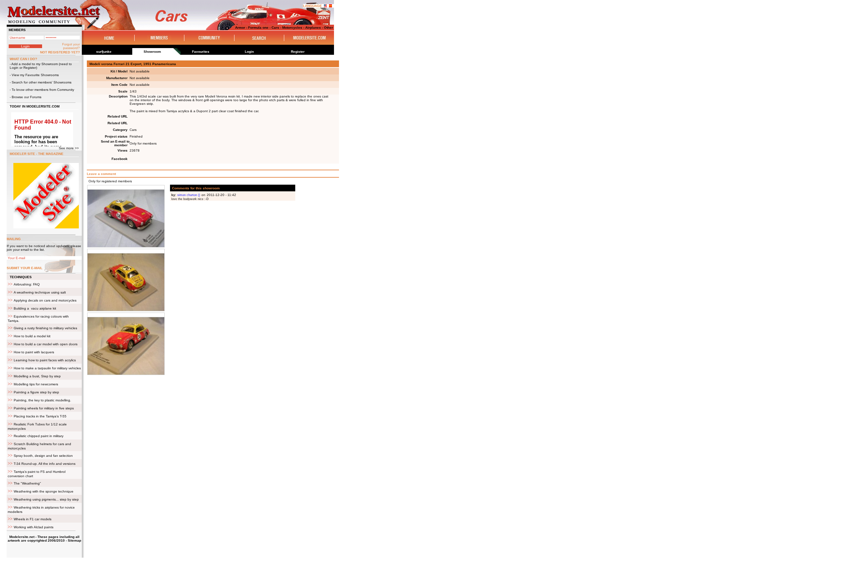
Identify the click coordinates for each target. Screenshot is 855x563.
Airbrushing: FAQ (27, 284)
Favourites (200, 51)
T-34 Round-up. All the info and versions (44, 463)
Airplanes (313, 27)
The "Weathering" (27, 483)
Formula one (258, 27)
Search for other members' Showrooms (41, 82)
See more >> (69, 148)
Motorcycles (292, 27)
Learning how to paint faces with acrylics (45, 360)
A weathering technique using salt (40, 292)
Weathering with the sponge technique (43, 491)
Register (29, 67)
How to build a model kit (32, 336)
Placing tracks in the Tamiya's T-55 (40, 416)
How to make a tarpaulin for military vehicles (47, 368)
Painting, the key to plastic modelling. (42, 400)
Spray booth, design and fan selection (43, 455)
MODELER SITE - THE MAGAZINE (36, 154)
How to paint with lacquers (34, 352)
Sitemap (74, 540)
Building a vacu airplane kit (35, 308)
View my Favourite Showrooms (35, 75)
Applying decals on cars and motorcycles (45, 300)
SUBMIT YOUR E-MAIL (24, 268)
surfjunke (104, 51)
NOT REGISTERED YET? (60, 52)
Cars (275, 27)
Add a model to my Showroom (34, 64)
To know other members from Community (43, 89)
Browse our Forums (26, 97)
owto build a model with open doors (45, 344)
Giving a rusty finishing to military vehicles (45, 328)
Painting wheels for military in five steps (44, 408)
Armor (240, 27)
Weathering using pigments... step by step (46, 499)
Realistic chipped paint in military (38, 436)
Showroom (152, 51)
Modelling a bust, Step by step (37, 376)
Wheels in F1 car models (32, 519)
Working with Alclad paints (33, 527)
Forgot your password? (71, 46)
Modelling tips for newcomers (36, 384)
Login (14, 67)
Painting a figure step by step (36, 392)
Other (328, 27)
